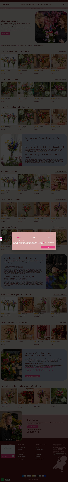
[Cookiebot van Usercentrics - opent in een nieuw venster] (51, 234)
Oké (48, 247)
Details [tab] (34, 237)
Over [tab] (49, 237)
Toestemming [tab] (19, 237)
